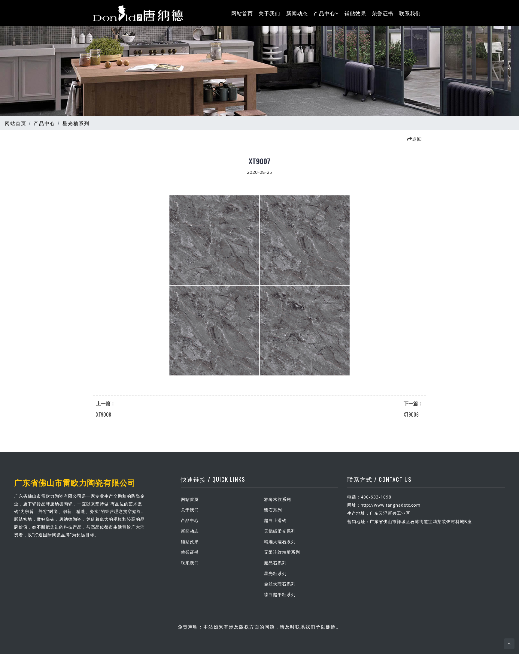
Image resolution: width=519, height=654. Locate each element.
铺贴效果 (355, 13)
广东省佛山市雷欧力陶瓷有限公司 (75, 482)
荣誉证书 (382, 13)
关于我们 (269, 13)
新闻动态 (297, 13)
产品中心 (324, 13)
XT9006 (411, 414)
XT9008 (103, 414)
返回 (417, 138)
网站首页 (242, 13)
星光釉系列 (76, 123)
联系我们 (410, 13)
